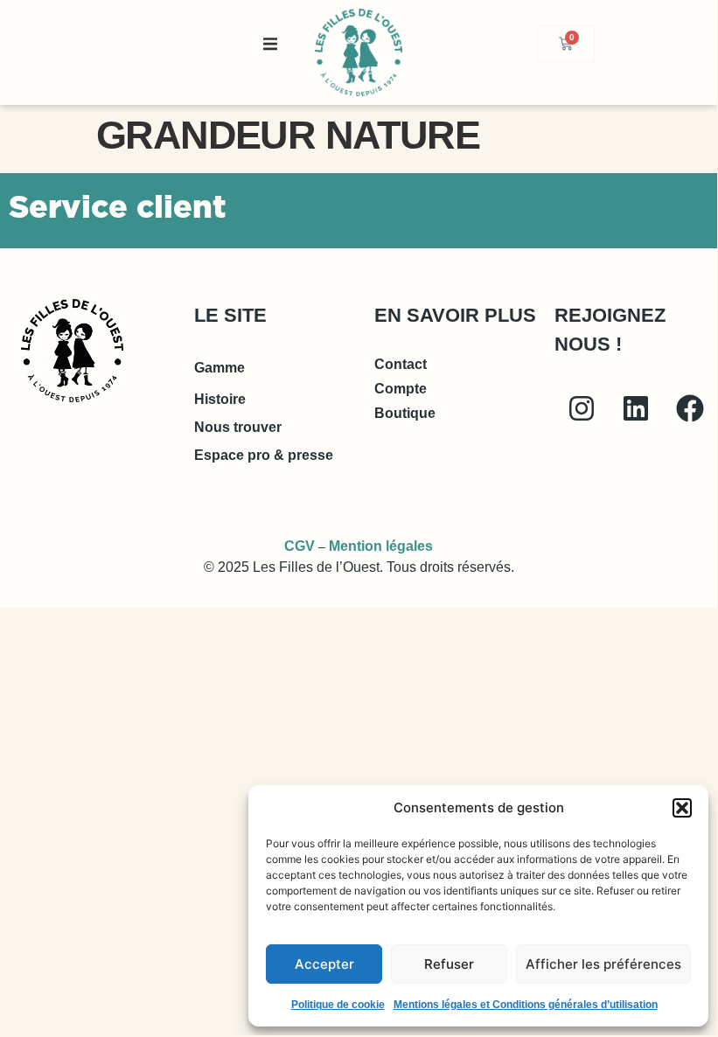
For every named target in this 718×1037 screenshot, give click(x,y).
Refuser (449, 964)
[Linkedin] (636, 408)
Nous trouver (238, 427)
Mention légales (381, 546)
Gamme (219, 367)
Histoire (220, 399)
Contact (400, 364)
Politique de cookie (338, 1005)
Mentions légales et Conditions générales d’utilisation (526, 1005)
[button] (682, 808)
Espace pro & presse (263, 455)
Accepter (324, 964)
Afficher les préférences (603, 964)
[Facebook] (690, 408)
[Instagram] (582, 408)
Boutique (405, 413)
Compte (400, 388)
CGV (299, 546)
